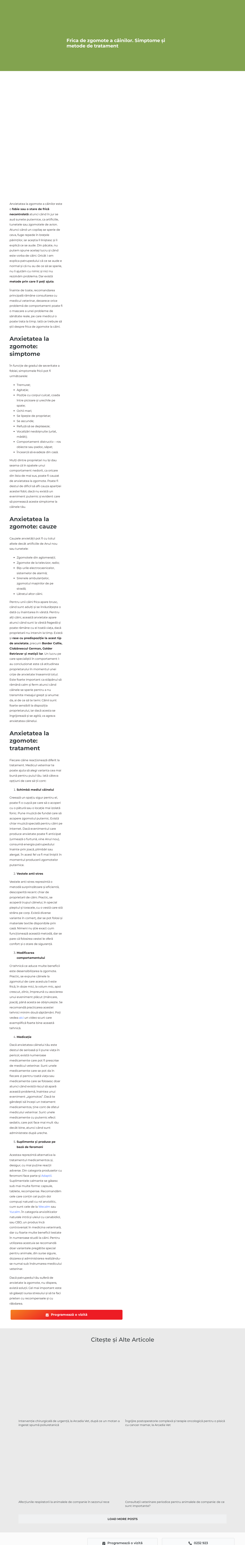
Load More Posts (123, 1519)
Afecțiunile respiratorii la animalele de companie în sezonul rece (63, 1502)
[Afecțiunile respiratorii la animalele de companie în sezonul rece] (69, 1463)
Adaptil (46, 1175)
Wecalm (44, 1206)
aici (21, 1017)
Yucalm (15, 1212)
